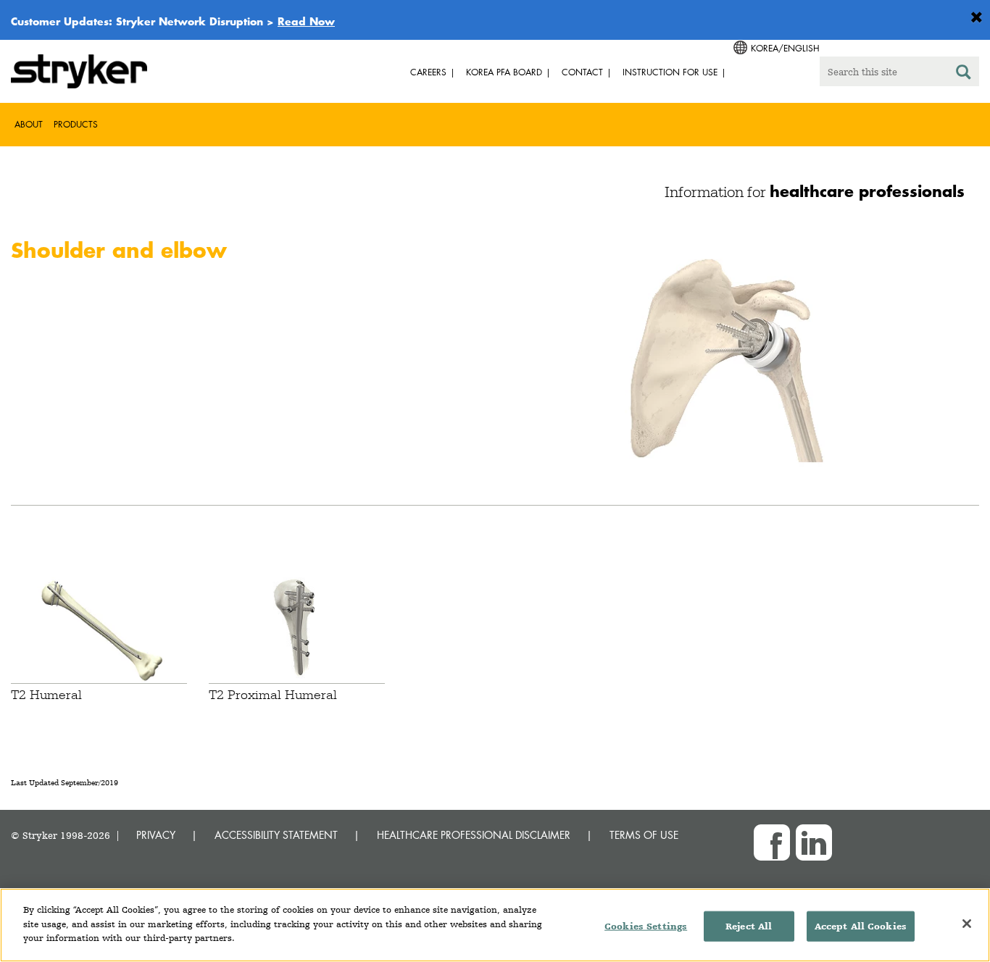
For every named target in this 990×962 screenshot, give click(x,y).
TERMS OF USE (644, 835)
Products (76, 124)
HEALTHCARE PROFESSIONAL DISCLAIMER (473, 835)
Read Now (306, 21)
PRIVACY (155, 835)
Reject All (748, 926)
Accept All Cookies (861, 926)
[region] (495, 925)
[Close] (967, 924)
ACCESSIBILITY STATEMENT (276, 835)
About (28, 124)
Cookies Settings (645, 926)
